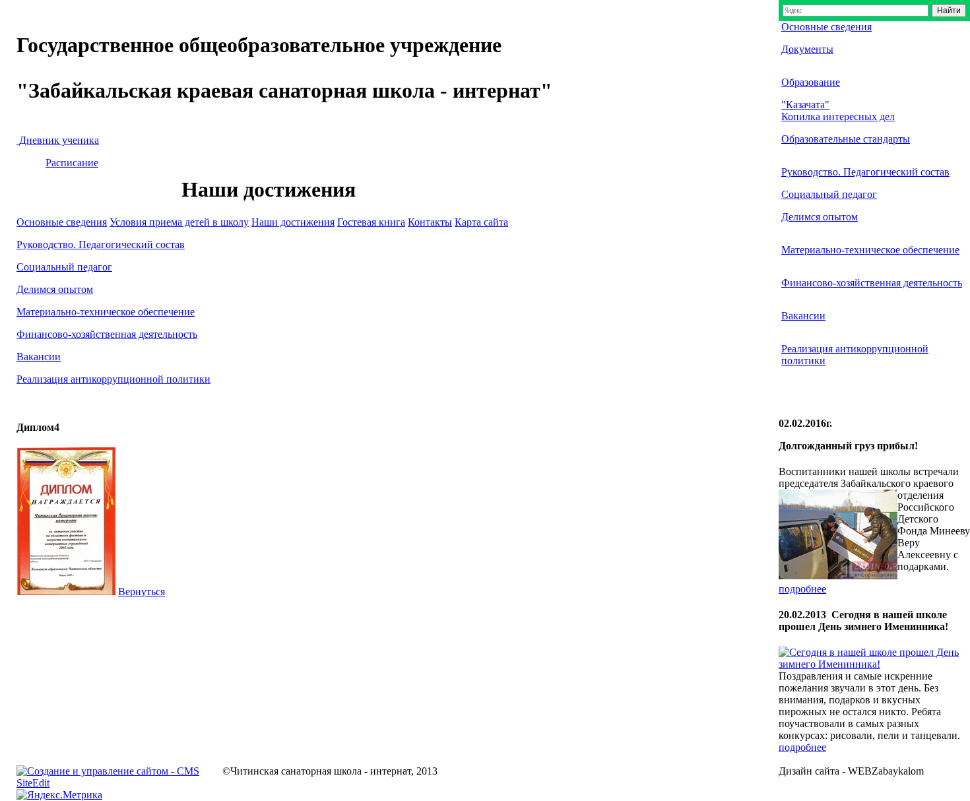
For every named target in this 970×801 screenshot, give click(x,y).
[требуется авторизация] (17, 140)
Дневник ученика (59, 140)
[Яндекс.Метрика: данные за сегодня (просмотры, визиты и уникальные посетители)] (59, 795)
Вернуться (141, 591)
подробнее (802, 588)
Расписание (72, 162)
